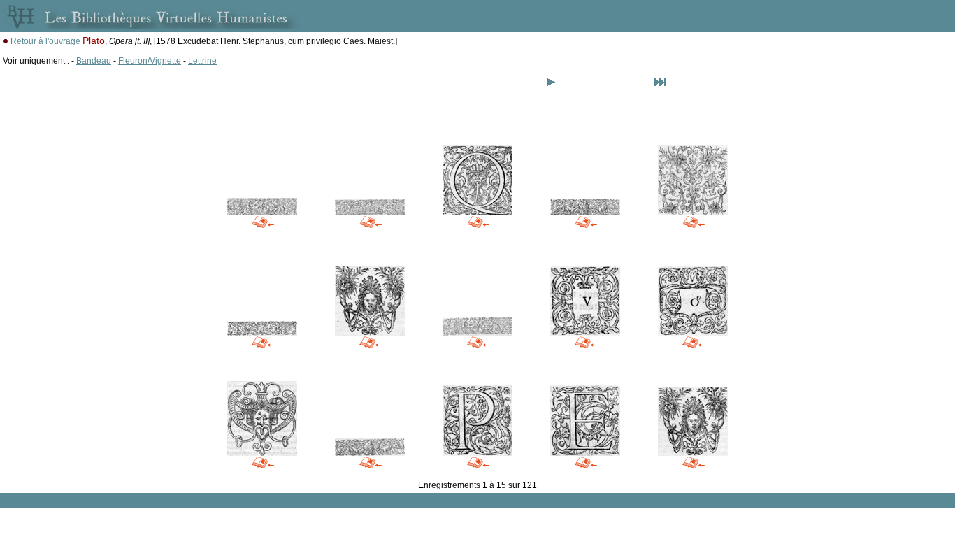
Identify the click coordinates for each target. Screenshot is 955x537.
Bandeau (93, 61)
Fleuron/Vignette (149, 61)
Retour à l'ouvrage (45, 41)
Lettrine (202, 61)
